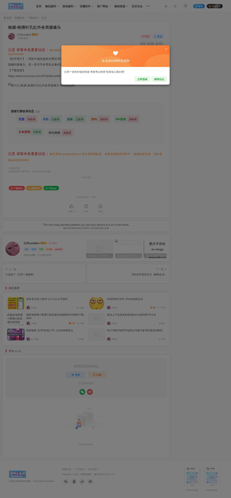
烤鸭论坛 (159, 79)
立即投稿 (142, 79)
